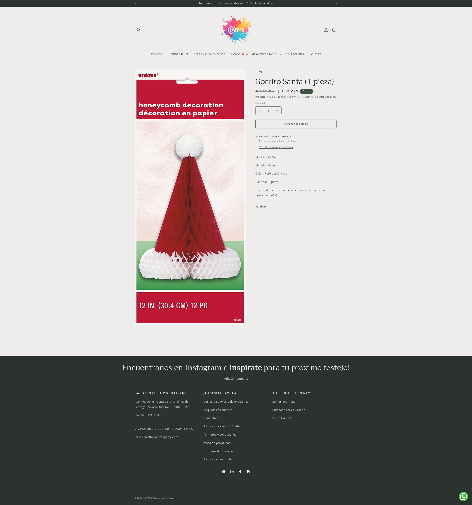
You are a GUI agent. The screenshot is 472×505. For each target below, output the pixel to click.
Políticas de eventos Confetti (222, 426)
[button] (139, 30)
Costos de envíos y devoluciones (225, 401)
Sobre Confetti (282, 418)
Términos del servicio (218, 451)
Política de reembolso (218, 459)
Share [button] (263, 206)
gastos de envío (289, 97)
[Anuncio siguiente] (336, 3)
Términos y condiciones (219, 434)
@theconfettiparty (236, 378)
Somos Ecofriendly (285, 401)
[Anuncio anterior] (136, 3)
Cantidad (260, 103)
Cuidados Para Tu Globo (288, 409)
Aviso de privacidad (216, 442)
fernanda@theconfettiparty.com (156, 437)
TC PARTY (148, 498)
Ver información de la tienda (276, 146)
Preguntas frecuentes (217, 409)
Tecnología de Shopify (165, 498)
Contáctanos (212, 418)
